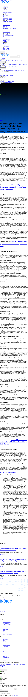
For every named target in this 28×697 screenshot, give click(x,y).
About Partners (6, 48)
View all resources (6, 32)
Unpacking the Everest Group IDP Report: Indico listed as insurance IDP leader (13, 549)
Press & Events (6, 46)
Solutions (5, 13)
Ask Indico (3, 82)
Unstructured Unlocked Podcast (9, 28)
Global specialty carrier (7, 36)
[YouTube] (2, 666)
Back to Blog (4, 120)
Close (6, 690)
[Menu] (1, 677)
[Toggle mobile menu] (6, 53)
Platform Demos (6, 11)
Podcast (4, 641)
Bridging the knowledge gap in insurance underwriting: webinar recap (13, 244)
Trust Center (5, 646)
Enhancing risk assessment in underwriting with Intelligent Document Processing (13, 560)
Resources (5, 26)
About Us (5, 43)
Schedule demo (8, 51)
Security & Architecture (7, 12)
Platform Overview (6, 9)
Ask (1, 53)
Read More (2, 554)
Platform (4, 7)
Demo (4, 53)
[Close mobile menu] (18, 56)
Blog (4, 30)
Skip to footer (9, 0)
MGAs (4, 22)
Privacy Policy (3, 664)
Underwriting (5, 15)
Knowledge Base (6, 39)
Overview (5, 616)
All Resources (5, 639)
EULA (16, 664)
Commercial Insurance (7, 21)
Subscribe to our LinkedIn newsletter (8, 472)
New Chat (2, 690)
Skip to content (3, 0)
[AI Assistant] (1, 689)
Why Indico (5, 6)
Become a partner (6, 49)
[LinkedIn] (1, 666)
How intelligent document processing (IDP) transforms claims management (13, 187)
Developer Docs (6, 40)
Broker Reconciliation (7, 19)
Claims (4, 16)
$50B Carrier (5, 34)
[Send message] (16, 689)
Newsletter (5, 29)
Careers (4, 45)
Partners (4, 651)
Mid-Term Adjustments (7, 18)
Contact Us (2, 599)
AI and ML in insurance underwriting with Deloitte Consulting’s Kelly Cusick (13, 442)
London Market (6, 23)
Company (5, 41)
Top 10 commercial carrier (8, 35)
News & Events (6, 657)
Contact (4, 660)
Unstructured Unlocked (5, 70)
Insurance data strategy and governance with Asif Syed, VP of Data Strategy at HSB (13, 572)
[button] (0, 667)
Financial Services (6, 25)
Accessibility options (10, 664)
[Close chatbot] (1, 681)
